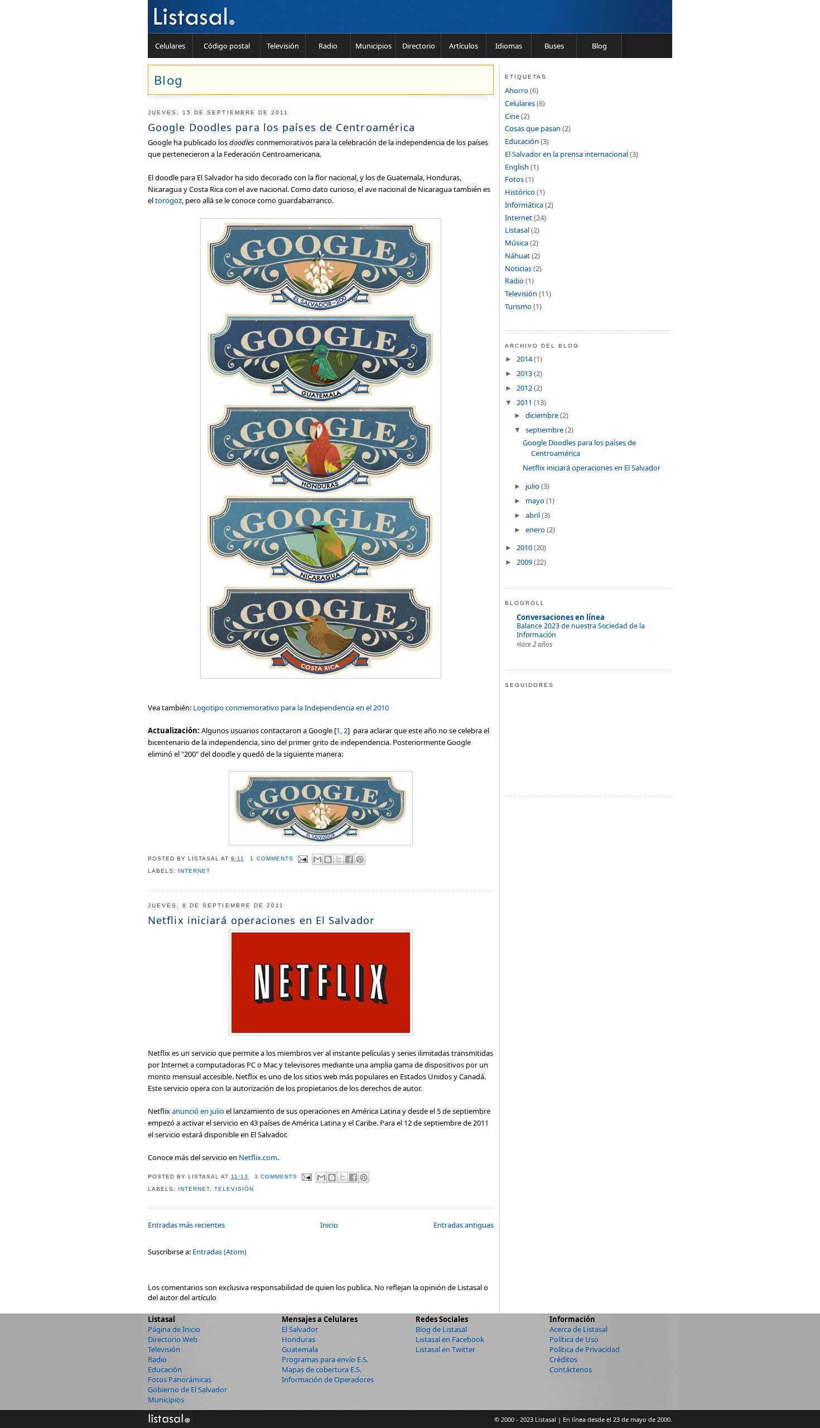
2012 (525, 388)
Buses (554, 46)
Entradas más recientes (186, 1225)
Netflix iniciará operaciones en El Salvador (261, 920)
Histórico (520, 192)
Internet (194, 871)
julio (533, 486)
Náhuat (517, 256)
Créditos (563, 1359)
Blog (599, 46)
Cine (512, 116)
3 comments (275, 1177)
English (517, 167)
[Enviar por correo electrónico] (317, 859)
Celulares (170, 46)
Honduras (298, 1339)
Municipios (373, 46)
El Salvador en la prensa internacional (566, 154)
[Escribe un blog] (328, 859)
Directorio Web (172, 1339)
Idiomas (508, 46)
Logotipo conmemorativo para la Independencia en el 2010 (291, 708)
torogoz (168, 200)
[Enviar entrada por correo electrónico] (304, 858)
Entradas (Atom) (219, 1252)
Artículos (463, 46)
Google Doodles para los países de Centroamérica (281, 127)
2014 (525, 359)
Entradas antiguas (463, 1225)
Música (516, 243)
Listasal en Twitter (445, 1349)
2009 (525, 562)
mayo (535, 501)
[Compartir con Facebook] (349, 859)
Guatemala (300, 1349)
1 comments (271, 858)
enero (536, 530)
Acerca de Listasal (578, 1329)
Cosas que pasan (533, 128)
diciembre (542, 415)
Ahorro (516, 90)
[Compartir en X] (338, 859)
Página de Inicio (174, 1329)
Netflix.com (258, 1157)
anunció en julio (198, 1111)
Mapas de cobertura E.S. (321, 1369)
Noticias (518, 268)
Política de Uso (574, 1339)
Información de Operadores (328, 1379)
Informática (524, 205)
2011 (525, 402)
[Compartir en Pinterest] (359, 859)
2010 (525, 547)
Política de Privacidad (584, 1349)
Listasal (517, 230)
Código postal (227, 46)
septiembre (545, 430)
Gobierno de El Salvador (187, 1389)
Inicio (329, 1225)
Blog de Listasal (441, 1329)
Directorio (418, 46)
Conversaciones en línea (561, 617)
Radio (328, 46)
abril (533, 515)
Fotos (514, 179)
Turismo (518, 306)
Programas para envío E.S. (325, 1359)
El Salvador (300, 1329)
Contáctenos (570, 1369)
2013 (525, 373)
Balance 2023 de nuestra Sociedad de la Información (581, 630)
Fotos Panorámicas (179, 1379)
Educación (522, 141)
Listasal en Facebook (450, 1339)
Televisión (283, 46)
